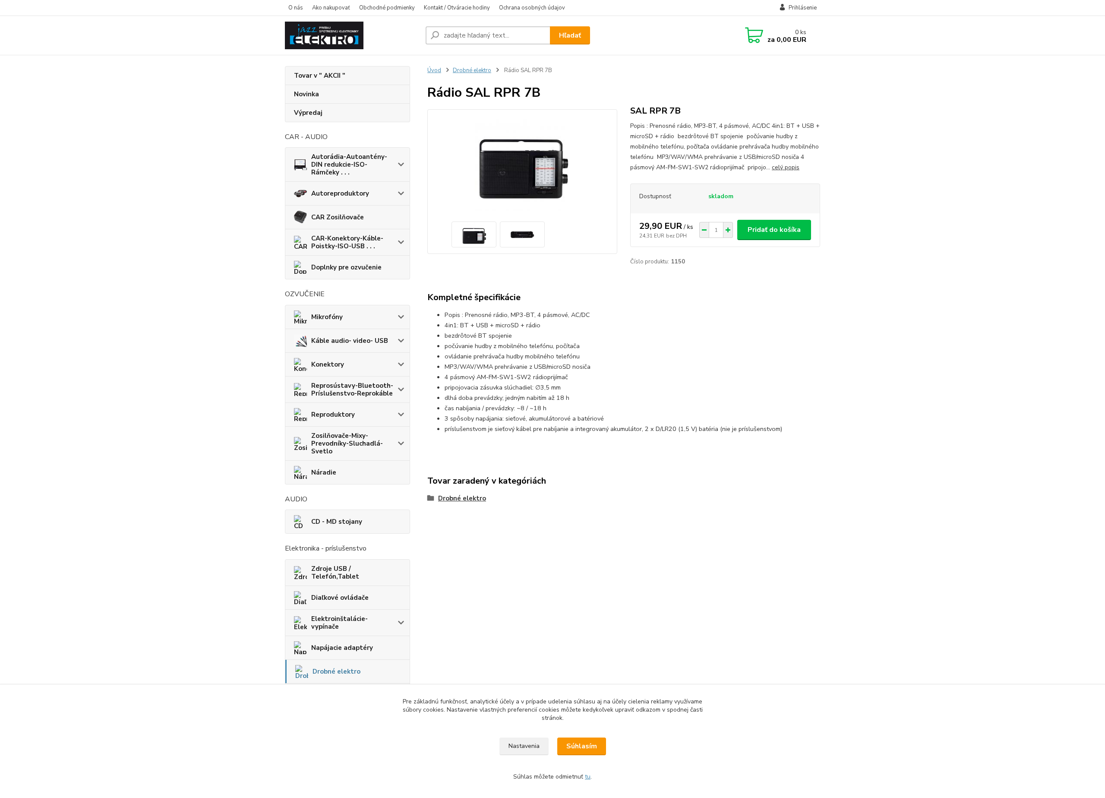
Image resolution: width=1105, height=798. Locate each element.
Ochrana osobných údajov (532, 8)
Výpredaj (308, 112)
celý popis (785, 167)
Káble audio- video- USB (349, 340)
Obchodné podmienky (387, 8)
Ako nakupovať (331, 8)
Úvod (434, 70)
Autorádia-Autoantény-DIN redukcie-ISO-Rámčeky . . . (349, 164)
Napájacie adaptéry (342, 647)
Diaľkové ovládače (340, 597)
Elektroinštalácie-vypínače (339, 622)
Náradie (323, 472)
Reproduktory (333, 414)
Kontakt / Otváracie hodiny (457, 8)
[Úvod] (352, 35)
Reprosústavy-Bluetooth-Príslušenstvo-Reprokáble (352, 389)
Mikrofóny (327, 317)
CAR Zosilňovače (337, 217)
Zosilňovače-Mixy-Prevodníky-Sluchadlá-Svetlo (347, 443)
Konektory (327, 364)
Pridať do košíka (774, 229)
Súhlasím (581, 746)
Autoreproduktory (340, 193)
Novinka (306, 94)
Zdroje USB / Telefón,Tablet (335, 572)
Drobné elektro (336, 671)
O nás (295, 8)
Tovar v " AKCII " (319, 75)
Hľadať (570, 35)
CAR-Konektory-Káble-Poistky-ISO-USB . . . (347, 242)
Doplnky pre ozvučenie (346, 267)
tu (587, 777)
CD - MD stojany (336, 521)
